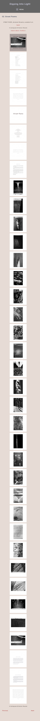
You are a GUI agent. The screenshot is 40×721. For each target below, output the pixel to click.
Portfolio (22, 30)
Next (32, 710)
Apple (18, 25)
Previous (5, 710)
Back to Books (15, 30)
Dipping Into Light (20, 3)
